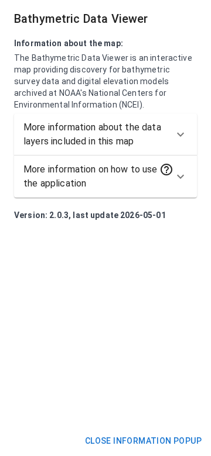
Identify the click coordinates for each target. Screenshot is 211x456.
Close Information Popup (143, 440)
